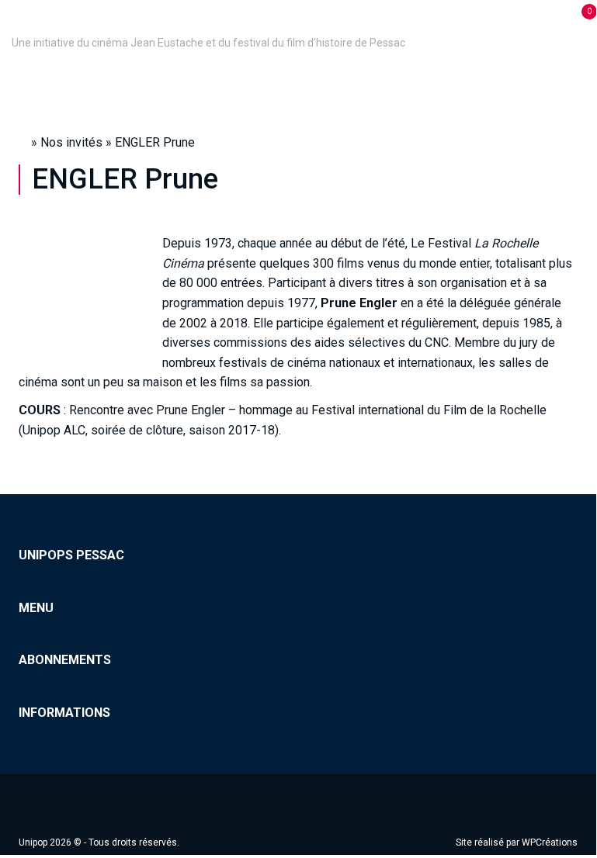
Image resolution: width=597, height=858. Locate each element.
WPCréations (550, 842)
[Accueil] (14, 21)
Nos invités (71, 142)
